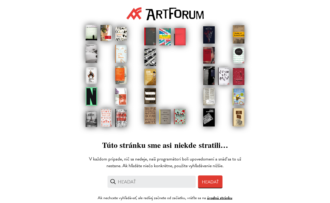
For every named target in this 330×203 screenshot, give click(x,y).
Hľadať (210, 182)
